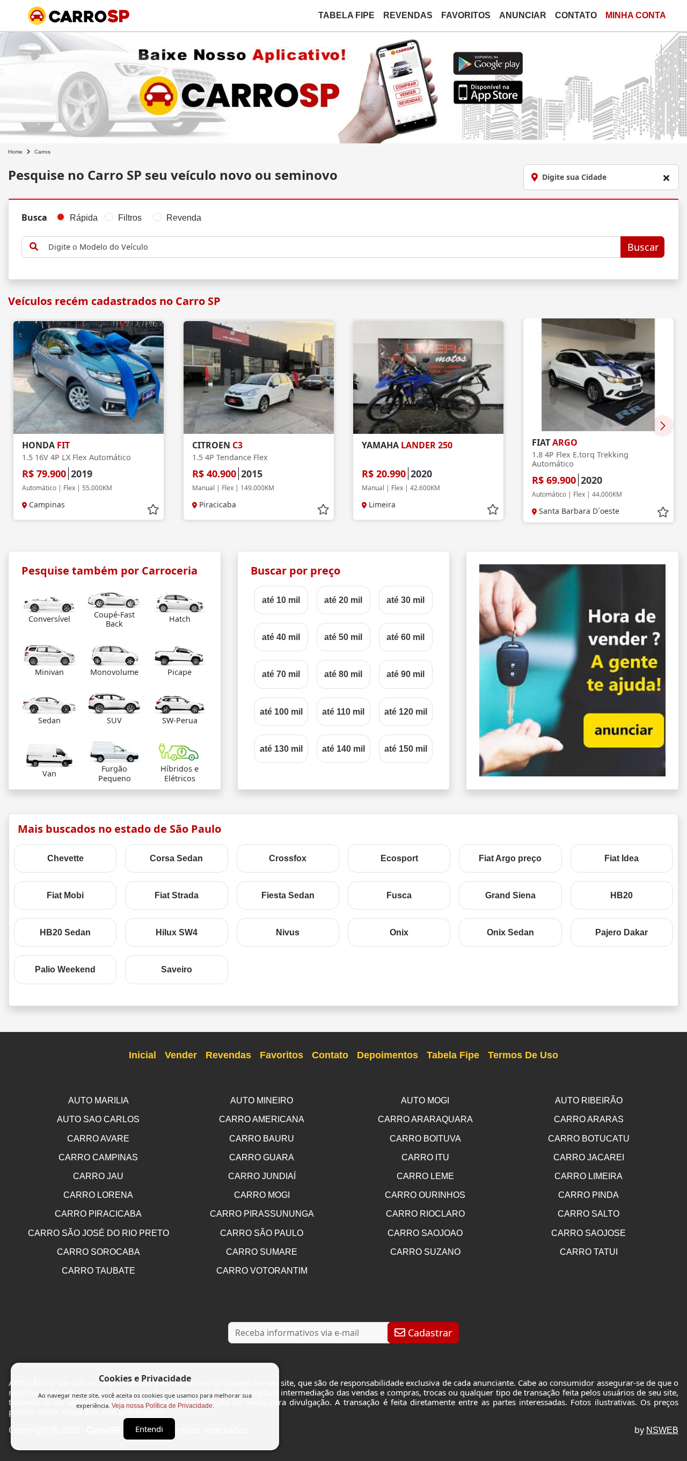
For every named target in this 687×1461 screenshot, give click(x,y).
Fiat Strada (177, 895)
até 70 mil (281, 674)
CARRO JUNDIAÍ (262, 1176)
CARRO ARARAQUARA (425, 1119)
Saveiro (176, 969)
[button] (663, 426)
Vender (181, 1055)
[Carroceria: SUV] (114, 702)
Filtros (130, 217)
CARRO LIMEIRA (588, 1176)
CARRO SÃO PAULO (261, 1233)
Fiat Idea (621, 858)
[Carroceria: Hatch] (180, 600)
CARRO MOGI (262, 1195)
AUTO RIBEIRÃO (589, 1100)
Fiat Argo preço (510, 858)
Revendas (408, 15)
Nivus (287, 932)
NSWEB (662, 1430)
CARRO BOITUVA (425, 1138)
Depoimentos (387, 1055)
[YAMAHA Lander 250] (428, 377)
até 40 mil (281, 637)
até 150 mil (405, 748)
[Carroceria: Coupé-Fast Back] (114, 596)
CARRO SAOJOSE (588, 1233)
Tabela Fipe (346, 15)
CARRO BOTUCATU (589, 1138)
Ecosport (399, 858)
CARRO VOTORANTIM (262, 1270)
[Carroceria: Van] (49, 755)
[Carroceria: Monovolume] (114, 653)
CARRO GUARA (261, 1157)
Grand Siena (510, 895)
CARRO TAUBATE (98, 1270)
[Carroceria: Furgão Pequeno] (114, 750)
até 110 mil (343, 711)
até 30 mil (405, 600)
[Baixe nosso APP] (343, 85)
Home (15, 152)
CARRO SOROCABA (98, 1251)
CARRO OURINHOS (425, 1195)
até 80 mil (343, 674)
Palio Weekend (65, 969)
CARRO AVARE (98, 1138)
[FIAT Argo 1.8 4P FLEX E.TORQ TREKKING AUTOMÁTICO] (598, 374)
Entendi (149, 1428)
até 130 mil (281, 748)
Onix (399, 932)
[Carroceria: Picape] (180, 653)
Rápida (84, 217)
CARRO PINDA (588, 1195)
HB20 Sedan (65, 932)
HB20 (621, 895)
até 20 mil (343, 600)
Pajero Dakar (621, 932)
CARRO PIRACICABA (98, 1213)
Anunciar (522, 15)
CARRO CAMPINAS (98, 1157)
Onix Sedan (510, 932)
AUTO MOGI (425, 1100)
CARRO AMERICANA (261, 1119)
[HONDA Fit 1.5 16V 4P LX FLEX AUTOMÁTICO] (88, 377)
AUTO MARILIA (98, 1100)
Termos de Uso (523, 1055)
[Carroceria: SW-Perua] (180, 702)
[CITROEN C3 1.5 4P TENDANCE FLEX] (259, 377)
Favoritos (466, 15)
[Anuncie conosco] (572, 669)
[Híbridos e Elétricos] (180, 750)
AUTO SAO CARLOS (98, 1119)
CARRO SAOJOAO (425, 1233)
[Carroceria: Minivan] (49, 653)
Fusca (399, 895)
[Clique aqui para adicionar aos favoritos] (153, 509)
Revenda (183, 217)
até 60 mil (405, 637)
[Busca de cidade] (666, 178)
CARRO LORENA (98, 1195)
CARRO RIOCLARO (425, 1213)
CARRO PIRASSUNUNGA (262, 1213)
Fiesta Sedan (288, 895)
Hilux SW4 (177, 932)
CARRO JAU (98, 1176)
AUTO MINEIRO (261, 1100)
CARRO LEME (425, 1176)
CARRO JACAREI (588, 1157)
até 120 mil (405, 711)
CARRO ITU (425, 1157)
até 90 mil (405, 674)
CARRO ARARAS (589, 1119)
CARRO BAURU (261, 1138)
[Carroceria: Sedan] (49, 702)
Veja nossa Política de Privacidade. (163, 1405)
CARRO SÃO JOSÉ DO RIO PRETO (98, 1233)
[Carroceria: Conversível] (49, 600)
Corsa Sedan (176, 858)
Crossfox (287, 858)
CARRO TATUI (589, 1251)
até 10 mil (281, 600)
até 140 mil (343, 748)
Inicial (142, 1055)
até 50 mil (343, 637)
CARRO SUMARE (261, 1251)
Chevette (65, 858)
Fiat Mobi (65, 895)
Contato (576, 15)
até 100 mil (281, 711)
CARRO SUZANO (425, 1251)
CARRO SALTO (588, 1213)
